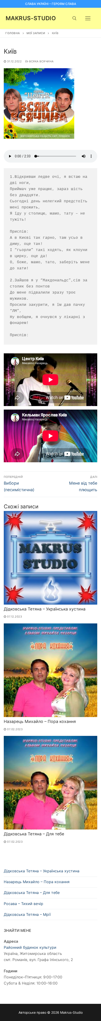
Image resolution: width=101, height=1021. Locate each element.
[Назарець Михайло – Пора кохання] (50, 670)
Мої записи (36, 33)
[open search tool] (74, 18)
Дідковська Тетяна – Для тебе (34, 833)
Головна (12, 33)
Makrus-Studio (31, 18)
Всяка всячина (41, 61)
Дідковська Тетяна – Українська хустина (44, 608)
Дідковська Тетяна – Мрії (27, 914)
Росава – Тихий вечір (23, 903)
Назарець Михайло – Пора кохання (40, 721)
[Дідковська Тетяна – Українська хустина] (50, 558)
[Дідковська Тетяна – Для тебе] (50, 783)
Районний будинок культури (30, 947)
